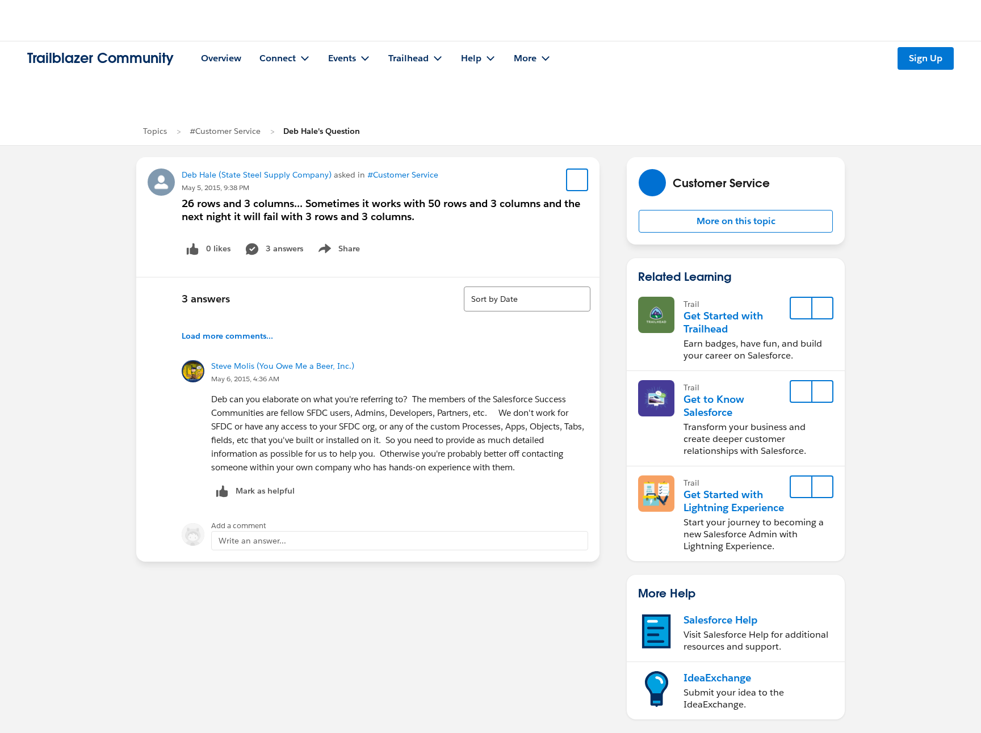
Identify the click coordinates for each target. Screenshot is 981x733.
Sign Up (925, 58)
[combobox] (527, 299)
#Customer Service (225, 131)
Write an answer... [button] (252, 541)
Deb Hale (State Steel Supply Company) (257, 175)
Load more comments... (227, 336)
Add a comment (238, 525)
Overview (221, 58)
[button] (736, 221)
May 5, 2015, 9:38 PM (215, 187)
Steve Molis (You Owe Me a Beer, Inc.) (282, 366)
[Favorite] (577, 180)
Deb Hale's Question (321, 131)
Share (337, 250)
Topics (155, 131)
